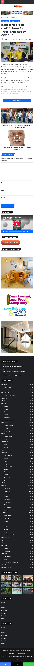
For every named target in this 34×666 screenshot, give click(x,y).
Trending (4, 565)
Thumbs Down (6, 551)
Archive (3, 613)
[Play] (3, 231)
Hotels (5, 559)
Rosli (5, 39)
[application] (17, 224)
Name (3, 183)
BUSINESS (5, 384)
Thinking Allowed (9, 535)
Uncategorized (6, 567)
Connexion (7, 518)
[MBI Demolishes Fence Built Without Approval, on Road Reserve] (6, 591)
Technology (7, 477)
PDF (3, 540)
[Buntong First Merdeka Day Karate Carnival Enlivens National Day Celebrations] (6, 578)
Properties (7, 390)
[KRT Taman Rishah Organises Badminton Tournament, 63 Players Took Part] (17, 591)
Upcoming (7, 431)
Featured (4, 398)
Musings (6, 409)
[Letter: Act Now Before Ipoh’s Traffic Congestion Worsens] (6, 584)
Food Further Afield (7, 420)
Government (7, 502)
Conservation (7, 494)
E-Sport (6, 548)
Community (14, 17)
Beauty (6, 458)
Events (6, 428)
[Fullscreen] (30, 231)
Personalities (7, 507)
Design (6, 464)
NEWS (8, 17)
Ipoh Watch (7, 524)
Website (3, 197)
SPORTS (4, 545)
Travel (5, 480)
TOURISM (5, 554)
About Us (3, 605)
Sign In (3, 618)
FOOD (4, 403)
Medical (6, 439)
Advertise (4, 610)
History (6, 444)
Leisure (6, 474)
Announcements (8, 425)
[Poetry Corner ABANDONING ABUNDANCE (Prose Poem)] (17, 584)
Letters (6, 529)
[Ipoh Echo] (17, 6)
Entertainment (8, 466)
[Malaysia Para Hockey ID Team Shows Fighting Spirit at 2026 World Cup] (28, 584)
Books (5, 461)
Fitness (6, 472)
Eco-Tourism (7, 556)
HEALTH (4, 433)
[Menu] (32, 7)
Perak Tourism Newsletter (11, 562)
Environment (7, 499)
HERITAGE (5, 442)
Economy (6, 496)
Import (4, 450)
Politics (6, 510)
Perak (17, 21)
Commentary (7, 515)
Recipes (6, 414)
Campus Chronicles (9, 395)
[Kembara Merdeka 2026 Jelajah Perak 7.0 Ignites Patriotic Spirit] (28, 578)
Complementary (8, 436)
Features (4, 401)
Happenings (5, 422)
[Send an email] (6, 39)
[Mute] (28, 231)
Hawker (6, 406)
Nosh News (7, 412)
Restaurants (7, 417)
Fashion (6, 469)
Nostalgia (6, 447)
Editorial (6, 521)
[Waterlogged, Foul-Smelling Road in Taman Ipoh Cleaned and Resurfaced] (28, 591)
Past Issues (5, 537)
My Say (6, 532)
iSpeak (6, 526)
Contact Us (4, 616)
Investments (7, 387)
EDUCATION (5, 392)
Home (4, 17)
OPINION (4, 513)
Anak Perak (7, 488)
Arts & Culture (8, 455)
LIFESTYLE (5, 452)
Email (3, 190)
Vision (3, 607)
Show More (16, 100)
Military (6, 504)
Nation (4, 483)
